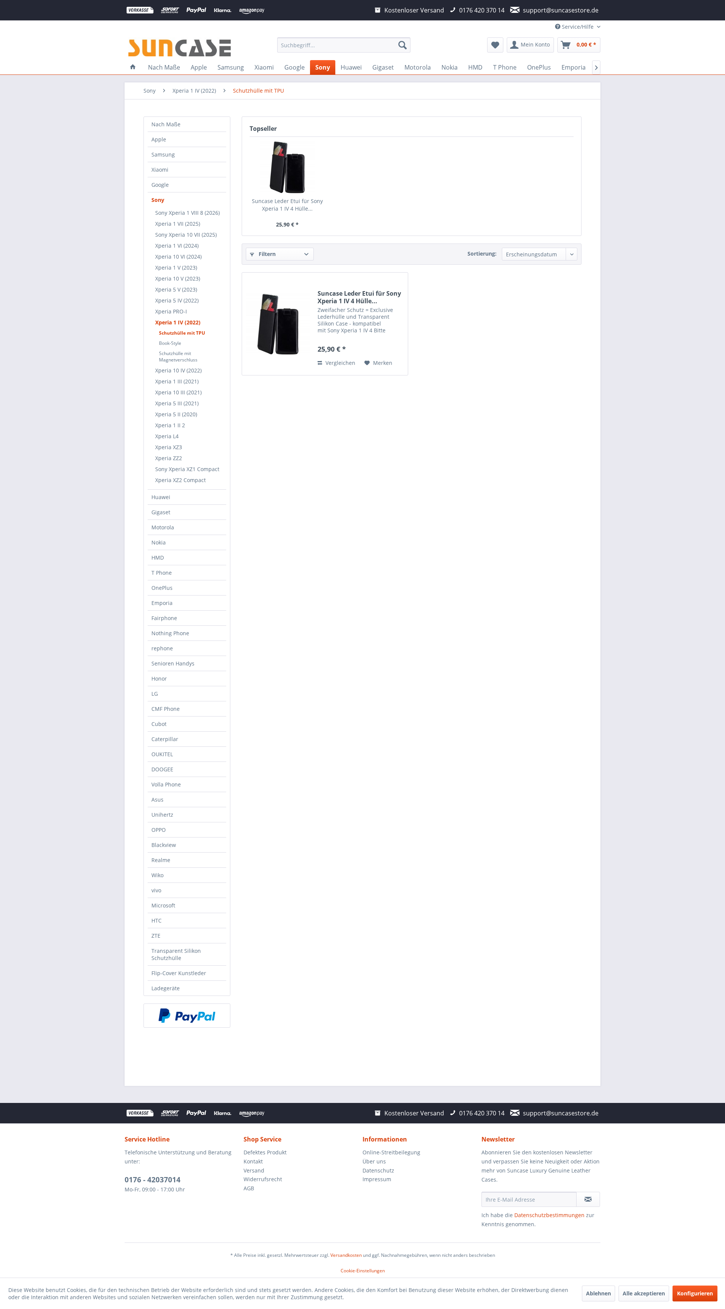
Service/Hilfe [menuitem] (577, 26)
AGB (249, 1188)
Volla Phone (166, 784)
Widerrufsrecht (263, 1179)
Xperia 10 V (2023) (177, 278)
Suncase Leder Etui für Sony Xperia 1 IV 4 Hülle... (287, 204)
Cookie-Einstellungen (363, 1270)
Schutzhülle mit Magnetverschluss (178, 356)
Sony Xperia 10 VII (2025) (186, 234)
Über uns (374, 1161)
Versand (254, 1170)
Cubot (159, 723)
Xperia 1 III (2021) (177, 381)
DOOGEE (162, 769)
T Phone (161, 572)
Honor (159, 678)
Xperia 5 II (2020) (176, 414)
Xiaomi (159, 169)
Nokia (158, 542)
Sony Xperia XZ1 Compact (187, 469)
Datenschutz (378, 1170)
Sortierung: (482, 253)
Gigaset (160, 512)
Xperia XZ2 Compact (180, 480)
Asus (157, 799)
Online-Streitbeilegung (391, 1152)
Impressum (376, 1179)
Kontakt (253, 1161)
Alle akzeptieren (644, 1293)
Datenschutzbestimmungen (549, 1215)
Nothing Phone (170, 633)
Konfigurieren (695, 1293)
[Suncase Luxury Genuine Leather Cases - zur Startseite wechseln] (179, 46)
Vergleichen (339, 362)
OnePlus (162, 587)
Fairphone (164, 618)
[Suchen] (402, 45)
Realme (160, 860)
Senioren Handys (172, 663)
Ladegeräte (165, 988)
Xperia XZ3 (168, 447)
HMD (157, 557)
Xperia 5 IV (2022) (177, 300)
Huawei (160, 497)
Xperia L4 (167, 436)
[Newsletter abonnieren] (588, 1199)
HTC (156, 920)
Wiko (157, 875)
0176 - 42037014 (152, 1180)
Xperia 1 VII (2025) (177, 223)
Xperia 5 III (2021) (177, 403)
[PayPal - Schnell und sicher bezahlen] (186, 1015)
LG (154, 693)
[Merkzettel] (495, 45)
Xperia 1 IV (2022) (178, 322)
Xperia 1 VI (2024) (177, 245)
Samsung (163, 154)
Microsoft (163, 905)
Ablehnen (598, 1293)
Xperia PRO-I (171, 311)
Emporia (162, 602)
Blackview (163, 844)
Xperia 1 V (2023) (176, 267)
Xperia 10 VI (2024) (178, 256)
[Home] (133, 67)
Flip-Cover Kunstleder (178, 973)
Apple (158, 139)
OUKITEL (162, 754)
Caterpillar (164, 739)
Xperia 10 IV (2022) (178, 370)
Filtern (266, 253)
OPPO (158, 829)
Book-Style (170, 343)
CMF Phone (165, 708)
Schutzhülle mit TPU (182, 333)
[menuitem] (343, 45)
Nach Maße (165, 124)
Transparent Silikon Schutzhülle (176, 954)
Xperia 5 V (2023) (176, 289)
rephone (162, 648)
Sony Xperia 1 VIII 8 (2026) (187, 212)
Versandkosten (346, 1255)
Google (160, 184)
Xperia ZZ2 (168, 458)
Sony (157, 199)
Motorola (162, 527)
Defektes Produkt (265, 1152)
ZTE (155, 935)
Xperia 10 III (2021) (178, 392)
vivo (156, 890)
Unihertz (162, 814)
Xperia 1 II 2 (170, 425)
